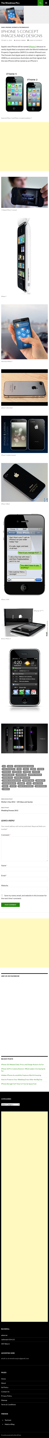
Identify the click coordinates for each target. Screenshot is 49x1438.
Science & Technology (20, 27)
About (3, 1383)
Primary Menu (46, 3)
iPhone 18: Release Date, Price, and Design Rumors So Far (22, 1064)
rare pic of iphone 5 (26, 786)
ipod (29, 783)
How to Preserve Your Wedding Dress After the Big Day (21, 1079)
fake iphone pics (9, 769)
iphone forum (28, 780)
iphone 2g (6, 772)
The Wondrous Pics (10, 3)
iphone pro (40, 780)
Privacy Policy (6, 1396)
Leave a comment (35, 40)
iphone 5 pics (7, 777)
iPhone (8, 27)
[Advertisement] (24, 146)
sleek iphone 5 (41, 786)
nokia (5, 786)
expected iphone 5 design (24, 766)
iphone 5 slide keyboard (11, 780)
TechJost (8, 1420)
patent (13, 786)
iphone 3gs (17, 772)
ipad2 (33, 769)
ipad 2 (26, 769)
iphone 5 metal (8, 774)
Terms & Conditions (8, 1404)
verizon (6, 789)
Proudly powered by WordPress (11, 1435)
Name (4, 865)
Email (4, 875)
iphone (40, 769)
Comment (5, 835)
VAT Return (5, 1344)
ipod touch (38, 783)
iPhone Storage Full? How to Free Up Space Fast (18, 1084)
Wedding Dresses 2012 (9, 809)
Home (3, 1379)
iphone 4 (27, 772)
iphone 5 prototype (22, 777)
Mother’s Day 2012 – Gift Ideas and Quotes (17, 800)
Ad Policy (4, 1387)
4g (4, 766)
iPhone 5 (32, 46)
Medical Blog (9, 1424)
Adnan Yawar (20, 40)
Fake (3, 27)
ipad (19, 769)
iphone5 (21, 783)
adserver (4, 1335)
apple (10, 766)
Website (4, 885)
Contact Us (5, 1392)
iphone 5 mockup (35, 774)
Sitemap (4, 1400)
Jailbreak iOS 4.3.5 (8, 1339)
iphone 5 (36, 772)
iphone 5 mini (21, 774)
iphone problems (9, 783)
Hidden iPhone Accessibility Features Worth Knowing (21, 1075)
